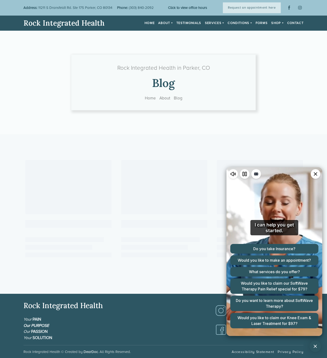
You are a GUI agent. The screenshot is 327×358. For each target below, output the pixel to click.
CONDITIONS (238, 23)
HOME (150, 23)
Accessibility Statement (253, 352)
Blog (178, 98)
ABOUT (164, 23)
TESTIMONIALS (188, 23)
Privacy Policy (291, 352)
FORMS (262, 23)
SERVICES (213, 23)
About (164, 98)
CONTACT (295, 23)
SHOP (276, 23)
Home (150, 98)
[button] (252, 7)
